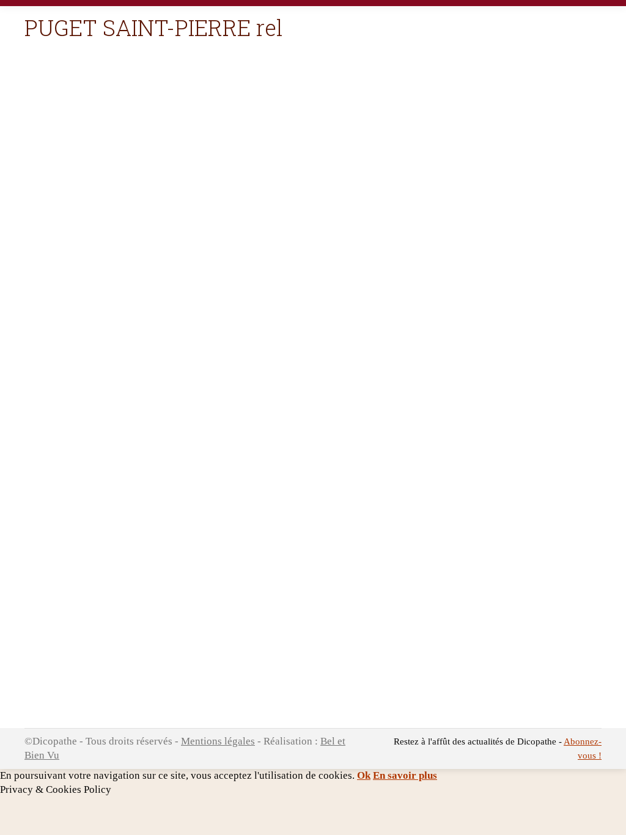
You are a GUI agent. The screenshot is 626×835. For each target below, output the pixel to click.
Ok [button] (363, 775)
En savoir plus (405, 775)
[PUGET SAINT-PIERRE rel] (313, 398)
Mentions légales (218, 741)
